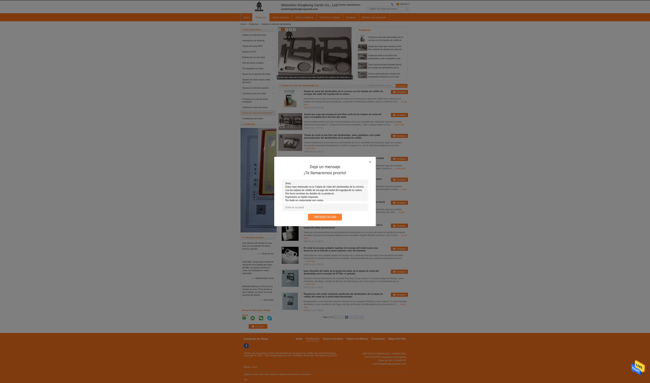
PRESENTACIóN (325, 217)
